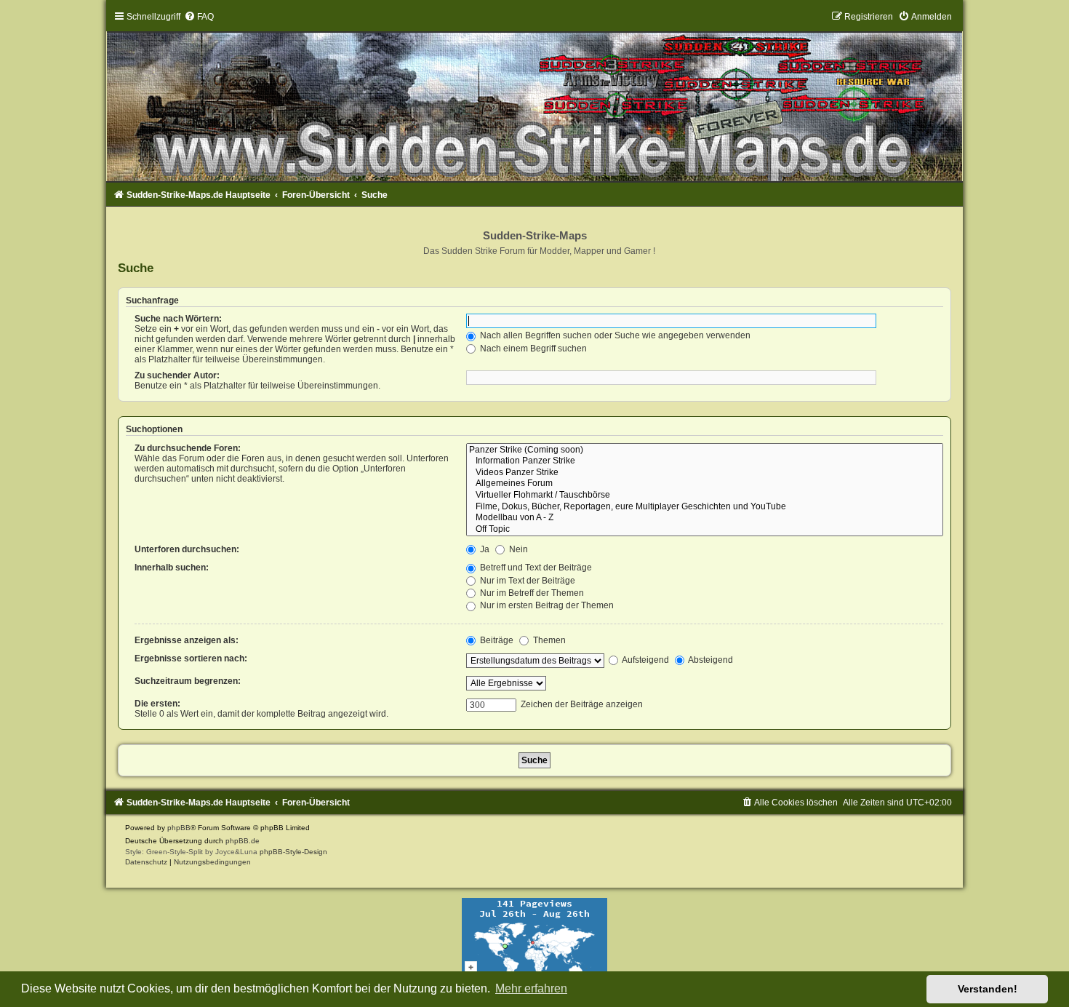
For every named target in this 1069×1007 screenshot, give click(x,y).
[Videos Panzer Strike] (705, 473)
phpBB (179, 828)
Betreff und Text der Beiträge (535, 567)
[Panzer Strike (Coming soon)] (705, 450)
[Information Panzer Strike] (705, 461)
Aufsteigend (644, 660)
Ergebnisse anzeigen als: (187, 640)
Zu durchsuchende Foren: (188, 448)
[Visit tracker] (534, 942)
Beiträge (495, 640)
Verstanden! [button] (987, 989)
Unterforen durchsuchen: (187, 549)
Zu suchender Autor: (177, 375)
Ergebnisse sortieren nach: (191, 658)
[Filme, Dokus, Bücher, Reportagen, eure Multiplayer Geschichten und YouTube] (705, 507)
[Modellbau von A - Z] (705, 518)
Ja (483, 549)
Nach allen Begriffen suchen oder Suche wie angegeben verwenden (614, 335)
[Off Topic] (705, 530)
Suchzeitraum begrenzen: (188, 681)
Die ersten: (157, 703)
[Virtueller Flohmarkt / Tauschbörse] (705, 495)
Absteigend (709, 660)
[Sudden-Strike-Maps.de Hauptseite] (535, 96)
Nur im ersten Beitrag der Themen (546, 605)
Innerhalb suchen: (172, 567)
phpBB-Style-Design (293, 852)
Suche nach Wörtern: (178, 319)
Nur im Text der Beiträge (526, 581)
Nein (517, 549)
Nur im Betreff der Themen (531, 593)
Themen (548, 640)
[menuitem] (199, 17)
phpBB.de (242, 841)
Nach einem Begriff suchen (532, 348)
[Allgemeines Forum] (705, 484)
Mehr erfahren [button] (531, 988)
